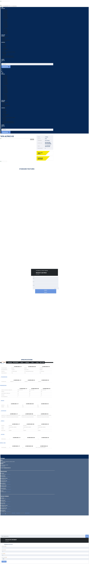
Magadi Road (4, 118)
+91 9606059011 (14, 6)
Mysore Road (4, 111)
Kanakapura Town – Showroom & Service (8, 117)
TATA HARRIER (5, 17)
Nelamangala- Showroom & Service (7, 121)
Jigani (3, 58)
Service (4, 44)
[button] (1, 127)
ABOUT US (3, 60)
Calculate (4, 561)
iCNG (3, 28)
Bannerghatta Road (5, 114)
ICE (2, 9)
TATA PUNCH (5, 13)
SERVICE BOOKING (5, 36)
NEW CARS (3, 8)
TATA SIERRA (5, 18)
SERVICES (2, 101)
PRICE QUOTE (4, 41)
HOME (2, 7)
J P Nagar (3, 108)
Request (45, 290)
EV (2, 85)
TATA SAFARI (5, 16)
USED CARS (3, 34)
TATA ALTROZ (5, 31)
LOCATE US (3, 42)
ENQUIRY (3, 104)
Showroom (4, 43)
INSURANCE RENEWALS (6, 105)
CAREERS (2, 59)
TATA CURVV (5, 15)
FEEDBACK (4, 37)
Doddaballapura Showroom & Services (8, 57)
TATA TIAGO (5, 20)
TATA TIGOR (5, 12)
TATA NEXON (5, 14)
